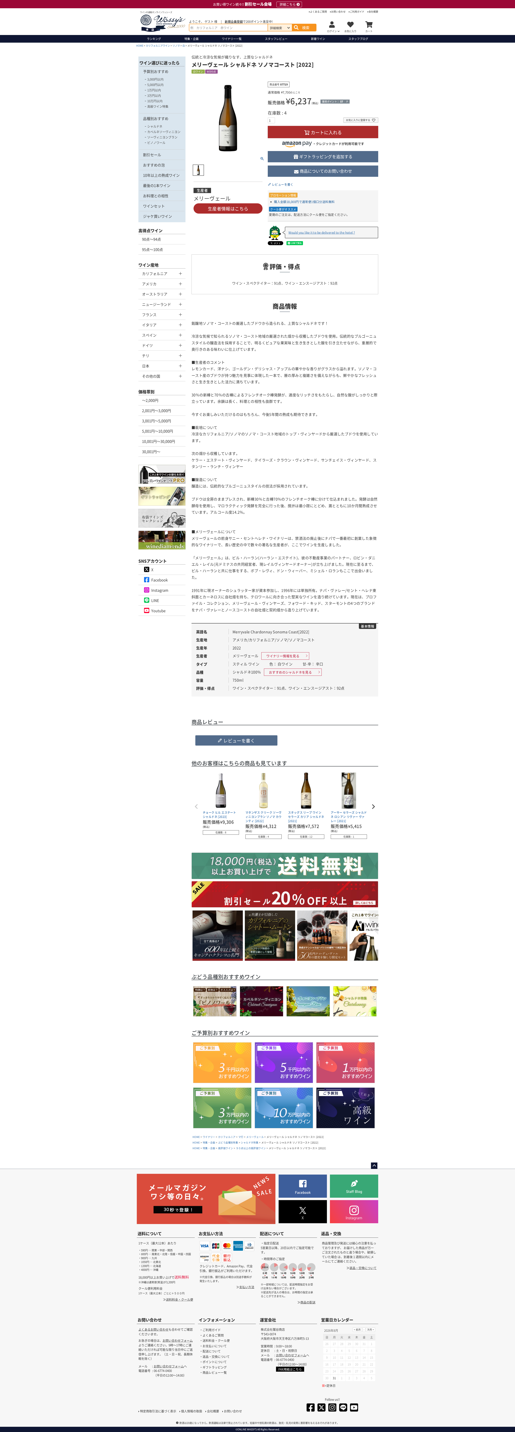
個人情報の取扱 (191, 1411)
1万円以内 (154, 90)
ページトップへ (374, 1165)
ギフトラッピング (215, 1367)
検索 (305, 27)
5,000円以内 (155, 84)
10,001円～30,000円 (158, 441)
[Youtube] (354, 1408)
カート (369, 31)
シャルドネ (154, 126)
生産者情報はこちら (228, 208)
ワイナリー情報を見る (282, 656)
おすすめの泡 (154, 165)
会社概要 (373, 11)
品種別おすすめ (155, 118)
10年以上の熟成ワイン (161, 175)
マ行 (240, 1137)
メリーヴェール (255, 1137)
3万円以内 (154, 95)
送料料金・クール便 (179, 1299)
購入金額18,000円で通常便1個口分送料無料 (304, 202)
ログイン (332, 31)
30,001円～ (151, 451)
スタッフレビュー (276, 39)
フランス (149, 314)
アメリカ (149, 283)
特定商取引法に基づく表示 (158, 1411)
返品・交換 (331, 1234)
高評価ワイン (225, 1148)
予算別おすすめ (155, 71)
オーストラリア (154, 294)
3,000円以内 (155, 79)
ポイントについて (215, 1362)
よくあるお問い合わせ (153, 1329)
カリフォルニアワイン (158, 45)
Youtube (158, 610)
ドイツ (147, 345)
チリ (145, 355)
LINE (155, 600)
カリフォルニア (154, 273)
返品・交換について (363, 1268)
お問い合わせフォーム (178, 1340)
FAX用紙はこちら (290, 1369)
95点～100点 (152, 249)
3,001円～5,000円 (156, 420)
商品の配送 (307, 1302)
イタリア (149, 324)
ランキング (154, 39)
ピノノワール (156, 142)
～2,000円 (150, 400)
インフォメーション (217, 1320)
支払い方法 (246, 1287)
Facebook (159, 579)
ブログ (358, 39)
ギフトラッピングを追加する (326, 156)
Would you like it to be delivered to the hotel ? (321, 232)
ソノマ (176, 45)
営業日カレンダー (337, 1320)
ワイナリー (232, 39)
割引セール (152, 154)
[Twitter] (321, 1408)
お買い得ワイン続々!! (254, 4)
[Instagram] (332, 1408)
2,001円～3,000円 (156, 410)
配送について (272, 1234)
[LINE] (343, 1408)
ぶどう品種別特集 (228, 1142)
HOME (139, 45)
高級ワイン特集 (157, 106)
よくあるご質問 (318, 11)
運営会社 (268, 1320)
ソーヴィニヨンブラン (162, 137)
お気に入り (350, 31)
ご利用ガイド (357, 11)
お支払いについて (215, 1346)
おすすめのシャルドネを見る (290, 672)
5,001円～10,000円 (157, 431)
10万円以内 (155, 101)
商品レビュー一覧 (215, 1372)
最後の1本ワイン (156, 185)
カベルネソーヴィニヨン (163, 132)
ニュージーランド (156, 304)
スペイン (149, 335)
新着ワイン (318, 39)
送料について (150, 1234)
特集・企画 (191, 39)
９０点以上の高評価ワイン (251, 1148)
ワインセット (154, 206)
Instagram (159, 590)
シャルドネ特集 (249, 1142)
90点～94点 (151, 239)
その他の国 (151, 376)
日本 (145, 365)
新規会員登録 (234, 21)
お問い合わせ (338, 11)
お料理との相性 (155, 195)
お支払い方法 (211, 1234)
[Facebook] (311, 1408)
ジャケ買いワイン (157, 216)
